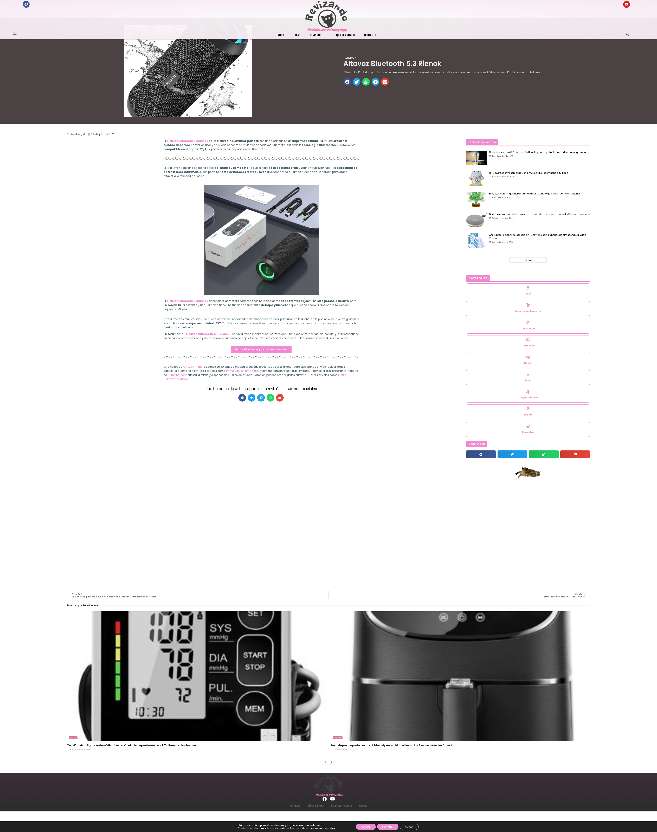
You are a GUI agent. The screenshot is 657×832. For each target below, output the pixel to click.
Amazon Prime (193, 367)
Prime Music (251, 371)
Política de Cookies (315, 805)
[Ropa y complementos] (528, 305)
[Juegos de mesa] (528, 391)
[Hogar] (528, 357)
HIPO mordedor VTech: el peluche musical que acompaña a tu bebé (528, 173)
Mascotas (528, 432)
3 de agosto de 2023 (79, 749)
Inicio (280, 35)
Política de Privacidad (341, 805)
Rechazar (387, 826)
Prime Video (234, 371)
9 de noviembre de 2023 (502, 218)
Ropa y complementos (528, 311)
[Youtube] (626, 4)
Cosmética (528, 345)
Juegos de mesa (528, 397)
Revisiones (316, 35)
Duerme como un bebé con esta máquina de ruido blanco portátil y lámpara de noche (539, 214)
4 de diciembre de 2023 (502, 156)
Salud (528, 380)
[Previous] (325, 762)
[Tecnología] (528, 322)
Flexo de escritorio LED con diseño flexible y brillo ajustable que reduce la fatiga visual (537, 152)
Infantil (528, 414)
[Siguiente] (331, 762)
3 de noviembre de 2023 (502, 242)
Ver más (528, 260)
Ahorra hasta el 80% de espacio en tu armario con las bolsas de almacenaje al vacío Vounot (537, 236)
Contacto (370, 35)
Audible (184, 379)
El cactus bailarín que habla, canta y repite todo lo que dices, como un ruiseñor (534, 193)
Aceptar (366, 826)
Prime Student (177, 375)
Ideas (297, 35)
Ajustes (409, 826)
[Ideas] (528, 288)
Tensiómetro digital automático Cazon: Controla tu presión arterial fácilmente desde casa (131, 745)
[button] (15, 33)
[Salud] (528, 374)
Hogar (528, 363)
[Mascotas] (528, 426)
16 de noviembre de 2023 (502, 177)
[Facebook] (26, 4)
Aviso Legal (295, 805)
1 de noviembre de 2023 (345, 749)
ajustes (330, 828)
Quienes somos (345, 35)
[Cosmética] (528, 339)
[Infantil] (528, 409)
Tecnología (349, 57)
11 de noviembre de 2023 (502, 197)
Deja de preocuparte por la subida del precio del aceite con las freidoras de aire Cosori (391, 745)
